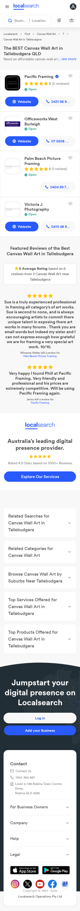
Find (27, 34)
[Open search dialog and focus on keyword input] (8, 20)
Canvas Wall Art (46, 34)
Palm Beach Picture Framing (40, 356)
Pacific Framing (40, 402)
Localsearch (11, 34)
